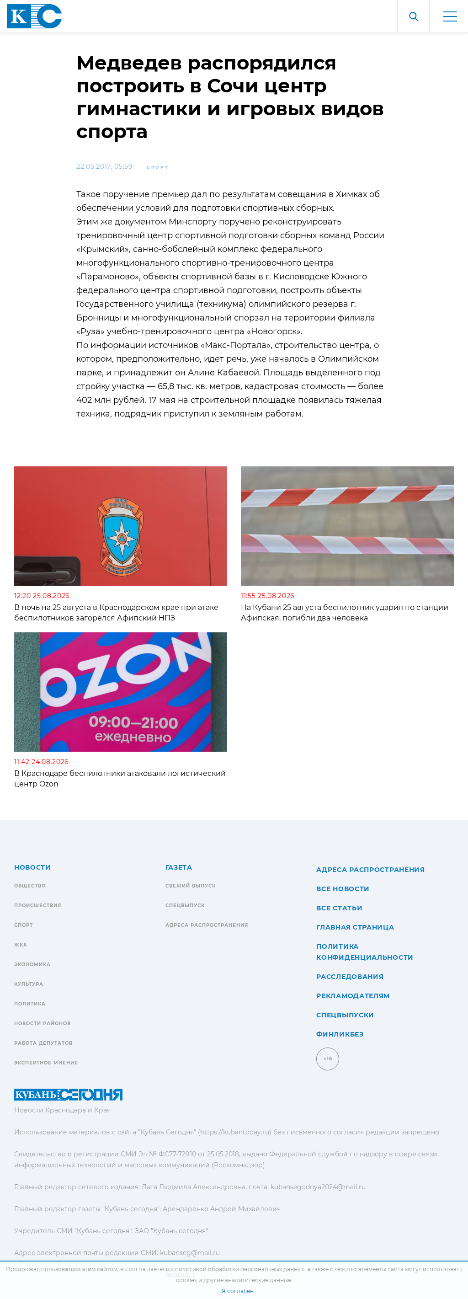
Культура (28, 984)
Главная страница (355, 927)
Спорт (158, 167)
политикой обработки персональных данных (239, 1269)
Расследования (349, 977)
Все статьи (339, 908)
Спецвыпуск (185, 906)
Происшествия (37, 906)
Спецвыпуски (345, 1015)
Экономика (32, 965)
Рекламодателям (353, 996)
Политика (30, 1004)
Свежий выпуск (190, 886)
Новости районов (42, 1023)
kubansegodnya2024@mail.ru (318, 1187)
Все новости (343, 889)
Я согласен (238, 1291)
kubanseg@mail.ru (190, 1253)
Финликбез (339, 1034)
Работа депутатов (43, 1043)
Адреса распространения (206, 925)
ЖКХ (20, 945)
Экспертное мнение (46, 1063)
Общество (30, 886)
